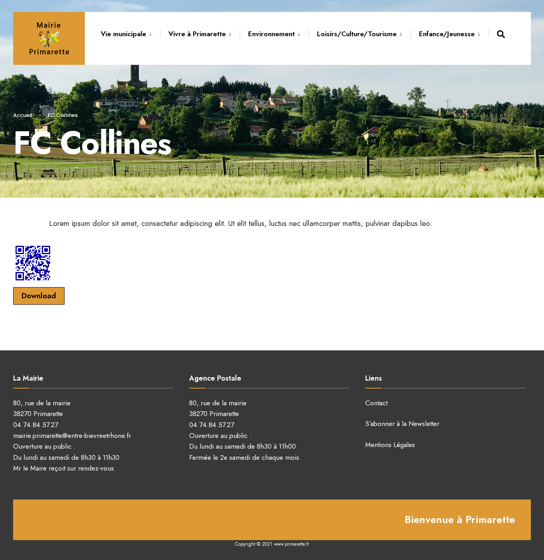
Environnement (271, 34)
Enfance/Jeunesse (447, 34)
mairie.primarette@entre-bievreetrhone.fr (72, 435)
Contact (376, 403)
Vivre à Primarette (197, 34)
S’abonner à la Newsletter (402, 423)
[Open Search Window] (502, 34)
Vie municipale (123, 34)
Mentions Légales (390, 444)
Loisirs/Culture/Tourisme (357, 34)
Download (39, 295)
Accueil (22, 115)
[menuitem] (130, 33)
